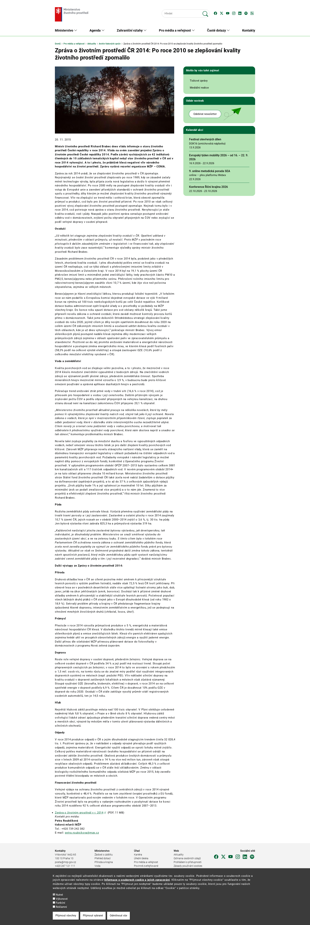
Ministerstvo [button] (64, 30)
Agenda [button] (95, 30)
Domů (58, 43)
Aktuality (91, 43)
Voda (97, 865)
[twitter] (223, 857)
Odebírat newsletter (205, 114)
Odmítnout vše (118, 915)
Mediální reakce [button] (199, 87)
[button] (215, 13)
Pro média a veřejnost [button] (175, 30)
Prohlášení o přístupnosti (187, 862)
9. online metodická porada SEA (209, 171)
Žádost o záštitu (104, 854)
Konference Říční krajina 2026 (208, 187)
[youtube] (230, 857)
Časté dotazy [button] (217, 30)
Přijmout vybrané (93, 915)
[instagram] (238, 857)
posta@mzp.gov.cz (65, 862)
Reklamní (61, 907)
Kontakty (248, 30)
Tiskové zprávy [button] (199, 80)
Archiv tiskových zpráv (110, 43)
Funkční (60, 902)
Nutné (59, 894)
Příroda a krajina (104, 862)
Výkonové (62, 898)
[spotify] (252, 857)
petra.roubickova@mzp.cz (82, 832)
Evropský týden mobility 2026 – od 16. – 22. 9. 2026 (218, 157)
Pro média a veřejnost (74, 43)
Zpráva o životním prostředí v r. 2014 (79, 812)
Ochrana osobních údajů (187, 858)
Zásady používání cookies (188, 865)
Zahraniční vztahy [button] (130, 30)
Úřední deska (141, 858)
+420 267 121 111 (65, 865)
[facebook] (216, 857)
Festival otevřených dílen (205, 139)
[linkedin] (245, 857)
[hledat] (205, 12)
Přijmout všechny (65, 915)
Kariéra (138, 854)
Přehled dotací (103, 858)
